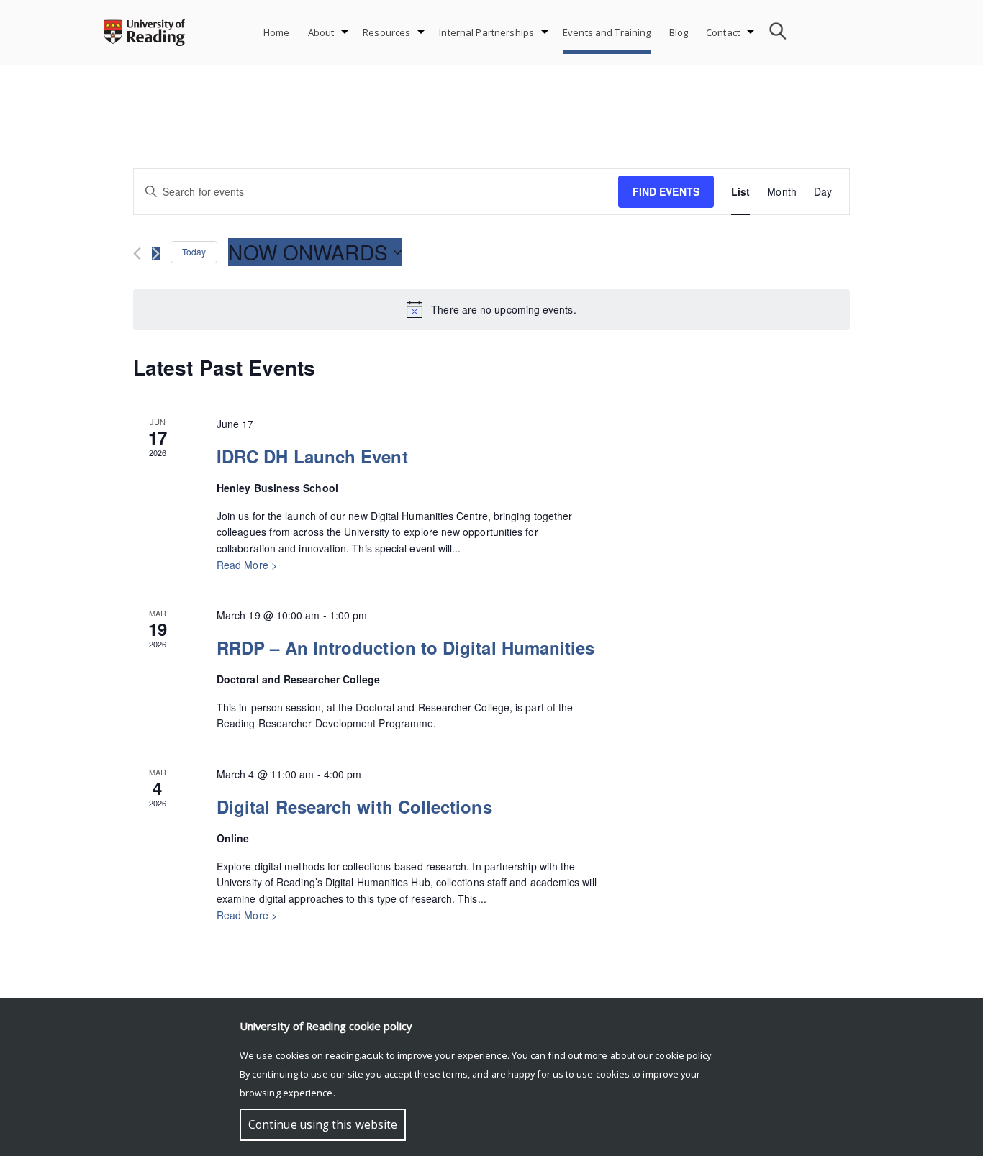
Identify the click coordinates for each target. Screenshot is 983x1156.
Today (194, 251)
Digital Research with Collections (354, 806)
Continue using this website (322, 1124)
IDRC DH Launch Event (312, 456)
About (321, 32)
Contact (723, 32)
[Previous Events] (137, 253)
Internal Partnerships (486, 32)
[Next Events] (156, 253)
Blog (679, 32)
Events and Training (607, 32)
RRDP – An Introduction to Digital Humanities (406, 647)
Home (276, 32)
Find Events (666, 191)
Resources (386, 32)
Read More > (247, 564)
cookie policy (683, 1055)
